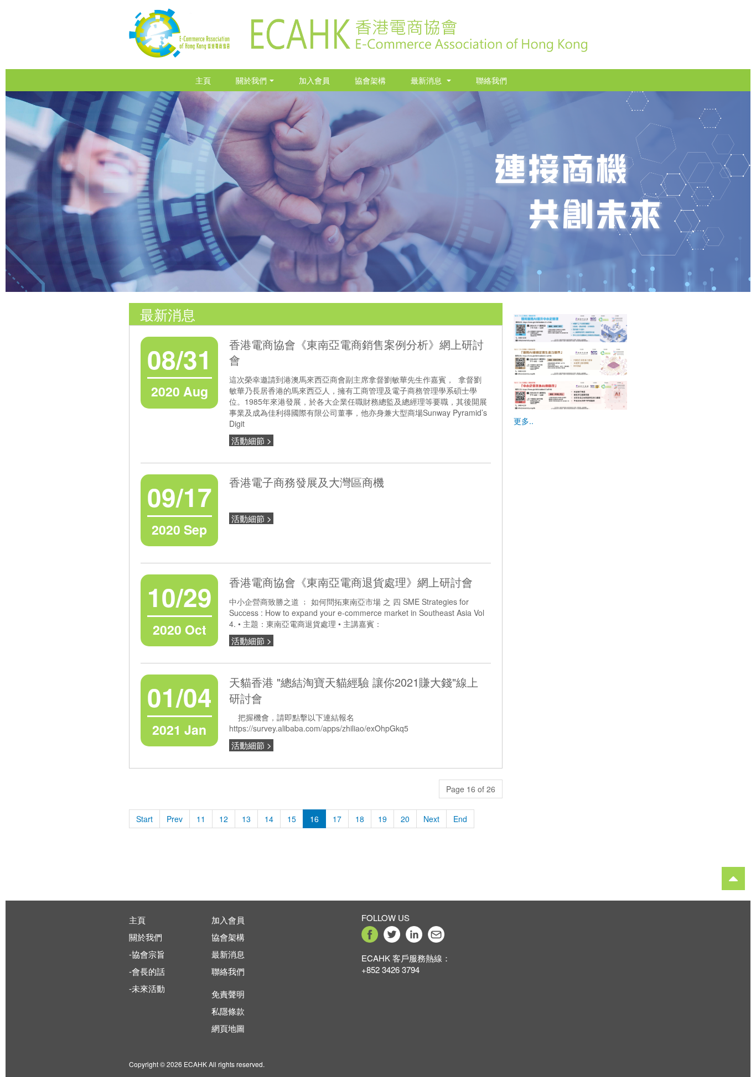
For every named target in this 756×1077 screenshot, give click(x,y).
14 (269, 818)
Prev (175, 818)
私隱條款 (228, 1011)
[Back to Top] (733, 878)
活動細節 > (251, 440)
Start (144, 818)
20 (405, 818)
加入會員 (314, 80)
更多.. (524, 420)
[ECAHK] (179, 29)
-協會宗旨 (147, 954)
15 (291, 818)
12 (223, 818)
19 (382, 818)
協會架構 (370, 80)
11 (200, 818)
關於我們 (251, 80)
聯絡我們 (491, 80)
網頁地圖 (228, 1028)
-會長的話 (147, 971)
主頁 (203, 80)
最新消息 (427, 80)
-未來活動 (147, 988)
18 (359, 818)
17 (337, 818)
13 (246, 818)
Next (431, 818)
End (460, 818)
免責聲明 (228, 994)
